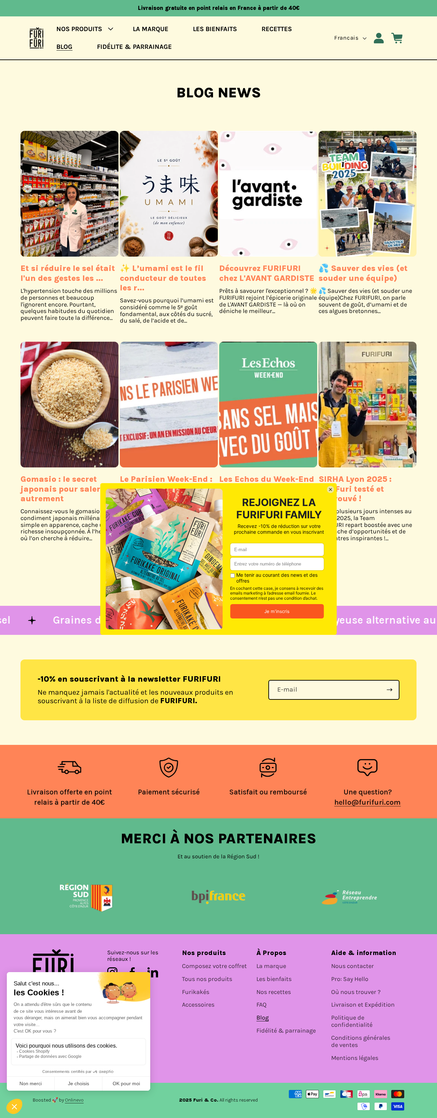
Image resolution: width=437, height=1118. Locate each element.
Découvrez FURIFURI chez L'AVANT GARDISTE (266, 273)
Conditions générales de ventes (360, 1041)
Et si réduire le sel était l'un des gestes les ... (67, 273)
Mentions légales (354, 1058)
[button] (82, 29)
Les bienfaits (274, 979)
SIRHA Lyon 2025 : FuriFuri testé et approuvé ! (355, 488)
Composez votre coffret (214, 966)
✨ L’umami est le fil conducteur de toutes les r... (163, 277)
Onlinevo (74, 1100)
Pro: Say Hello (349, 979)
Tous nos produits (207, 979)
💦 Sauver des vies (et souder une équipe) (363, 273)
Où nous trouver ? (356, 992)
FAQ (261, 1004)
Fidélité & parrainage (286, 1030)
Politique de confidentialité (351, 1021)
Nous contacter (352, 966)
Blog (262, 1017)
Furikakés (195, 992)
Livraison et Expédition (363, 1004)
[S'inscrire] (390, 690)
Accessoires (198, 1004)
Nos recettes (273, 992)
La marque (271, 966)
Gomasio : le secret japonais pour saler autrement (60, 488)
